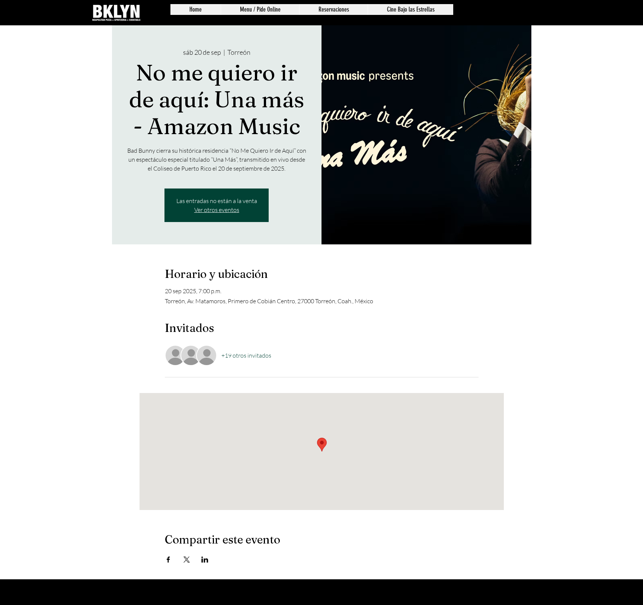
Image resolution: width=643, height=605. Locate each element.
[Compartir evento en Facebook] (168, 560)
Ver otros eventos (216, 209)
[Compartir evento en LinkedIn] (204, 560)
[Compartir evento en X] (186, 560)
